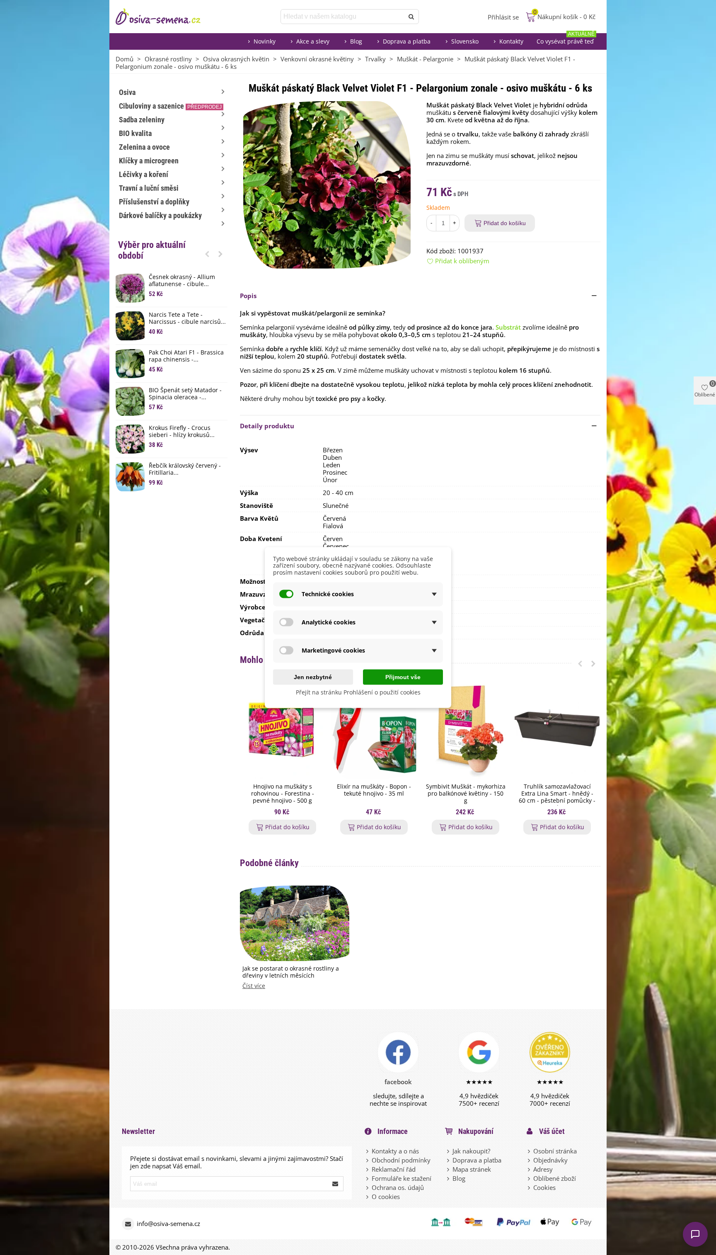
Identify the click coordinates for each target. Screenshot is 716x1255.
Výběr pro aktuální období (152, 250)
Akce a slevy (312, 41)
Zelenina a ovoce (144, 147)
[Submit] (335, 1184)
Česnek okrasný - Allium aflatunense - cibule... (182, 281)
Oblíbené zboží (554, 1178)
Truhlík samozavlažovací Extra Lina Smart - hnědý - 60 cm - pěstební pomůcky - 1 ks (557, 797)
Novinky (265, 41)
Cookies (544, 1187)
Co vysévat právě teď (566, 39)
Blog (356, 41)
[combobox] (343, 17)
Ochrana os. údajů (398, 1187)
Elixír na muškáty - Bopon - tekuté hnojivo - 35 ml (374, 790)
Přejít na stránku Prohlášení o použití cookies (358, 692)
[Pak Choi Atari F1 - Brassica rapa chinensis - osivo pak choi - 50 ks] (130, 363)
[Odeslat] (411, 17)
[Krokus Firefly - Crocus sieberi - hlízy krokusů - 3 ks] (130, 439)
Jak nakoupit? (471, 1151)
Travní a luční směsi (149, 188)
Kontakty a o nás (395, 1151)
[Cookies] (529, 1187)
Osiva (127, 92)
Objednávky (550, 1160)
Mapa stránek (471, 1169)
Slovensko (465, 41)
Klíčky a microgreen (149, 160)
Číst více (253, 986)
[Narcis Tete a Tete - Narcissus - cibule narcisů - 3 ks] (130, 325)
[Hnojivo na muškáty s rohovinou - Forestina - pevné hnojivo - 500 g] (282, 730)
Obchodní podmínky (401, 1160)
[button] (207, 254)
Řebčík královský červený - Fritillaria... (185, 469)
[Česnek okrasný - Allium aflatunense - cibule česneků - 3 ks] (130, 288)
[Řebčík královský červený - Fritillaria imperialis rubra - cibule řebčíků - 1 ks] (130, 476)
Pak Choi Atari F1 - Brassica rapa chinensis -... (186, 356)
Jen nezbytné (313, 676)
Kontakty (511, 41)
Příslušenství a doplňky (154, 201)
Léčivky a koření (143, 174)
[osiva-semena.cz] (165, 16)
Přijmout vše (403, 676)
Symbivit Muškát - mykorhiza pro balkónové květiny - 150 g (466, 793)
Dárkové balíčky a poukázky (160, 215)
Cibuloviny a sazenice (170, 106)
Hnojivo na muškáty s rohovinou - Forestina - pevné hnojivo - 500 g (282, 793)
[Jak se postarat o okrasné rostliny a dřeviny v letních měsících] (294, 922)
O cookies (386, 1196)
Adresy (543, 1169)
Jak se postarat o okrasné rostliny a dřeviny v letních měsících (290, 972)
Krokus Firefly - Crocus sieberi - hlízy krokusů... (182, 432)
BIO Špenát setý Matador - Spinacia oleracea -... (185, 394)
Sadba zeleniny (141, 119)
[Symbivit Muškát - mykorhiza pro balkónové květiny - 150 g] (465, 730)
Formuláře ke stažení (401, 1178)
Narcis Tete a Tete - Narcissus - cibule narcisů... (187, 318)
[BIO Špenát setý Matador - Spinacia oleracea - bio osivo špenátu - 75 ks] (130, 401)
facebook (398, 1082)
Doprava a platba (407, 41)
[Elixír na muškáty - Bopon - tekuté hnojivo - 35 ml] (373, 730)
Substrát (508, 327)
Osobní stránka (555, 1151)
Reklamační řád (394, 1169)
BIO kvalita (135, 133)
